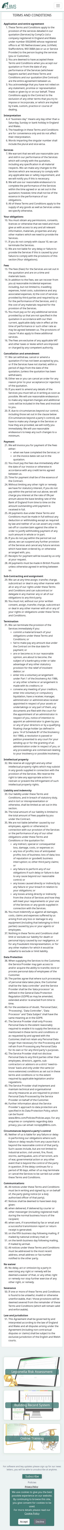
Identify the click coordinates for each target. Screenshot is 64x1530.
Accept (24, 1521)
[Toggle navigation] (58, 6)
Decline (40, 1521)
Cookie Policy (32, 1513)
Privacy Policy (31, 1486)
